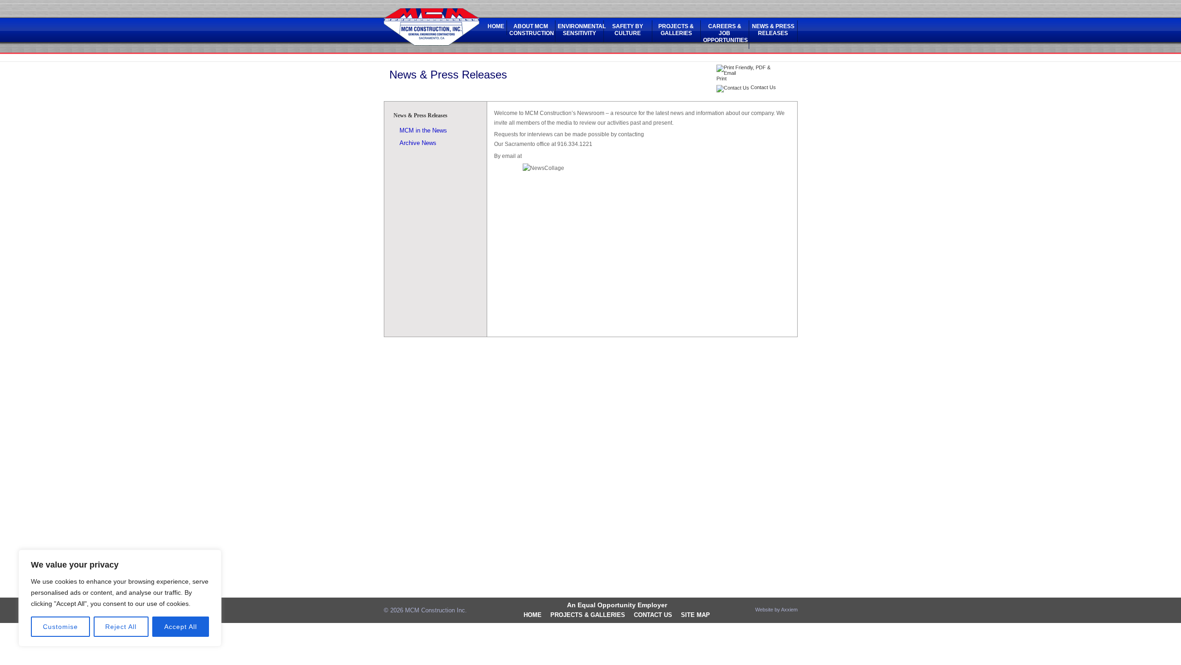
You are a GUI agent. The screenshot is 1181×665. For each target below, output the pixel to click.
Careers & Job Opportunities (724, 33)
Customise (60, 626)
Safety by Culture (627, 29)
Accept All (180, 626)
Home (496, 26)
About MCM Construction (531, 29)
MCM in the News (423, 130)
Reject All (121, 626)
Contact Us (653, 614)
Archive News (418, 142)
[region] (119, 598)
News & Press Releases (773, 29)
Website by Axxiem (776, 609)
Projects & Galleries (676, 29)
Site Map (695, 614)
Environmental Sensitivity (579, 29)
